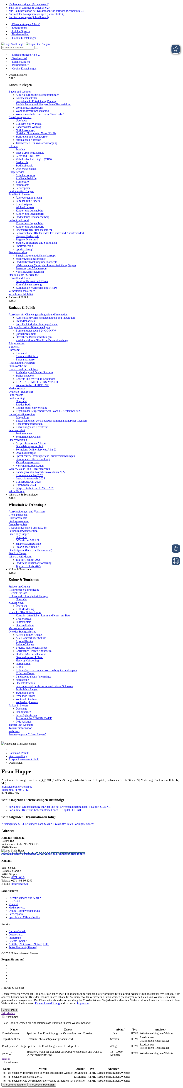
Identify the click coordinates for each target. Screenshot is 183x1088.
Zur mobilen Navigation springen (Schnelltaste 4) (36, 14)
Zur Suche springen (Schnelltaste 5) (29, 17)
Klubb (19, 666)
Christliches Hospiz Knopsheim (33, 650)
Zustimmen (11, 1016)
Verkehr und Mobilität (21, 294)
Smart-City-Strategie (27, 546)
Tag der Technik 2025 (28, 566)
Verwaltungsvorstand (27, 462)
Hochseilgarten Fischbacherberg (34, 229)
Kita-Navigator (24, 204)
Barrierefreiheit (20, 34)
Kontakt (13, 904)
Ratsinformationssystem (22, 414)
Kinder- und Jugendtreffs (30, 213)
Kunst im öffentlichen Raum (25, 612)
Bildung (13, 146)
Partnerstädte (16, 394)
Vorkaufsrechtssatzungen (30, 271)
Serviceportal (19, 27)
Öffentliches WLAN (27, 540)
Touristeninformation (20, 728)
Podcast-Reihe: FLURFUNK (32, 385)
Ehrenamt (14, 349)
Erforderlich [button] (8, 1013)
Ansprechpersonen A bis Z (31, 443)
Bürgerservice (16, 171)
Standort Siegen (17, 553)
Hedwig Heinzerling (27, 660)
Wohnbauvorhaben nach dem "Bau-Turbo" (40, 114)
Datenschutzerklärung (47, 1003)
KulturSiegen (16, 602)
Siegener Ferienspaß (27, 236)
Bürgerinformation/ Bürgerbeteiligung (30, 327)
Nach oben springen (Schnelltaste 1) (29, 4)
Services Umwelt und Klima (32, 281)
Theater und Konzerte (21, 724)
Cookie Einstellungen (23, 37)
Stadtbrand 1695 (25, 692)
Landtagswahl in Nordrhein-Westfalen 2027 (40, 472)
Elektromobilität (18, 517)
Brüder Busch (23, 618)
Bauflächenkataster (26, 97)
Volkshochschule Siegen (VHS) (34, 159)
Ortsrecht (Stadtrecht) (21, 391)
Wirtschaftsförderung (20, 556)
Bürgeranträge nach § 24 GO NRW (36, 330)
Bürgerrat (14, 346)
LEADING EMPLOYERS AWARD (37, 382)
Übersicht (21, 401)
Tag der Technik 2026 (28, 559)
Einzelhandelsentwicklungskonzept (35, 255)
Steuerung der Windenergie (31, 268)
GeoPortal (14, 901)
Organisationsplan (26, 452)
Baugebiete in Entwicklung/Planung (36, 101)
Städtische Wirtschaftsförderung (33, 562)
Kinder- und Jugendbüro (29, 210)
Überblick (21, 120)
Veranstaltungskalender (22, 290)
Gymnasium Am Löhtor (29, 657)
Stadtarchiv (22, 162)
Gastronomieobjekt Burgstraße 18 (28, 527)
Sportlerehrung (24, 249)
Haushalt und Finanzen (22, 362)
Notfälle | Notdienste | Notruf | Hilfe (36, 133)
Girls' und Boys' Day (27, 155)
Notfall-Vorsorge (25, 130)
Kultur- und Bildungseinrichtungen (28, 596)
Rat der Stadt (23, 404)
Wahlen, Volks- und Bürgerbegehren (29, 468)
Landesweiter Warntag (28, 126)
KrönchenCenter (25, 673)
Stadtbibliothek (24, 165)
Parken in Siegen (18, 705)
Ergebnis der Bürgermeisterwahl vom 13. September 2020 (48, 410)
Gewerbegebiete (18, 524)
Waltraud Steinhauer (27, 699)
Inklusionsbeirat (17, 365)
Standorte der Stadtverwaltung (33, 459)
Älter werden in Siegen (29, 197)
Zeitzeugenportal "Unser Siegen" (27, 734)
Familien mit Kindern (28, 200)
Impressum (15, 937)
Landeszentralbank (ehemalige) (33, 676)
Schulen (20, 149)
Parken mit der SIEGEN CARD (34, 718)
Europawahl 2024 (26, 484)
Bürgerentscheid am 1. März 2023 (35, 488)
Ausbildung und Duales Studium (34, 372)
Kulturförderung (25, 609)
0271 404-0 (43, 853)
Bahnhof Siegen (25, 644)
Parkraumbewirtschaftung (23, 530)
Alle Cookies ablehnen (14, 1084)
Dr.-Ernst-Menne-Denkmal (31, 654)
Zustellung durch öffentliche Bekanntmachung (42, 340)
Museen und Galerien (21, 628)
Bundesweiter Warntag (28, 123)
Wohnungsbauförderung (29, 107)
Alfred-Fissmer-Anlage (29, 634)
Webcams (14, 731)
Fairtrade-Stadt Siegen (21, 191)
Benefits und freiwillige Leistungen (35, 378)
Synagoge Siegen (25, 695)
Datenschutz (16, 934)
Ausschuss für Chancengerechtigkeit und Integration (38, 314)
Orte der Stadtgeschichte (22, 631)
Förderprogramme (26, 333)
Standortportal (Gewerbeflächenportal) (30, 550)
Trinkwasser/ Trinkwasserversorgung (36, 143)
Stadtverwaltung (18, 439)
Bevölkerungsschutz (20, 117)
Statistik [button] (5, 1058)
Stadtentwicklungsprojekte (31, 258)
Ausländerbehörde (26, 178)
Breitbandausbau (18, 514)
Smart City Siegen (19, 534)
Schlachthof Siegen (27, 689)
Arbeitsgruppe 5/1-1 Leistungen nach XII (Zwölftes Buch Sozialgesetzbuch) (47, 823)
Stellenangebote (25, 375)
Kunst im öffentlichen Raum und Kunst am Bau (43, 615)
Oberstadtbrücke (25, 625)
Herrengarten (23, 663)
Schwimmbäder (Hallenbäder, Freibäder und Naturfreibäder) (50, 233)
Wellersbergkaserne (27, 702)
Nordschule (22, 679)
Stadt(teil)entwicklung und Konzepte (36, 261)
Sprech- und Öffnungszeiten (24, 917)
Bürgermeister (16, 343)
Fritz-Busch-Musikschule (30, 152)
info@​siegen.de (19, 883)
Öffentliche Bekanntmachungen (34, 336)
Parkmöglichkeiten (26, 715)
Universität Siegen (26, 168)
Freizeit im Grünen (19, 586)
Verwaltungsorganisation (30, 465)
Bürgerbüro (22, 181)
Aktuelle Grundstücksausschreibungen (37, 94)
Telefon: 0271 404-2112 (15, 789)
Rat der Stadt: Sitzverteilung (31, 407)
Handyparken (23, 711)
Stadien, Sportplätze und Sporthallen (36, 242)
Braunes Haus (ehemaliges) (31, 647)
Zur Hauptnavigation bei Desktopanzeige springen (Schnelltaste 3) (46, 10)
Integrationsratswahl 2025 (30, 478)
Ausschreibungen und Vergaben (27, 511)
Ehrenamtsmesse (25, 359)
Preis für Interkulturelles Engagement (37, 324)
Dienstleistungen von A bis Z (25, 897)
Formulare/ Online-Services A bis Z (36, 449)
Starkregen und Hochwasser (32, 136)
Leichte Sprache (20, 31)
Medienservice (17, 388)
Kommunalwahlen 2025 (29, 475)
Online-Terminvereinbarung (24, 910)
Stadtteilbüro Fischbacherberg (32, 216)
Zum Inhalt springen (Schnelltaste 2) (29, 7)
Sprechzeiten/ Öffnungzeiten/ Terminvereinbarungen (45, 455)
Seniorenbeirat (17, 430)
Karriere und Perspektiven (23, 369)
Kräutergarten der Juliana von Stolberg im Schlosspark (46, 670)
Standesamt (22, 184)
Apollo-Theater (24, 641)
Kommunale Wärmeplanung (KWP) (36, 287)
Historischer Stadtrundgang (24, 589)
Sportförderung (24, 245)
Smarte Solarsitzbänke (28, 543)
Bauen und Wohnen (20, 91)
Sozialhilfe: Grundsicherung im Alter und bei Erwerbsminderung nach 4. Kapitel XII (59, 806)
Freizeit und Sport (19, 220)
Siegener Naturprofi (27, 239)
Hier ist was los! (18, 592)
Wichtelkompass (25, 207)
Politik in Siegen (18, 398)
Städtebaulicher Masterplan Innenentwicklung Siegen (46, 265)
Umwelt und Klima (19, 278)
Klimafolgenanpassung (29, 284)
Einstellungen (10, 1010)
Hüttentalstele (23, 621)
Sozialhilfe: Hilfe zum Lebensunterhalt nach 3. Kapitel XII (45, 809)
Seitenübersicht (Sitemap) (23, 947)
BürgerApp (22, 417)
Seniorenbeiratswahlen (28, 436)
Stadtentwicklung (18, 252)
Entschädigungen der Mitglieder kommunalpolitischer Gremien (51, 420)
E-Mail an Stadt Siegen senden (67, 853)
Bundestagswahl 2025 (28, 481)
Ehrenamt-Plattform (27, 356)
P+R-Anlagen (23, 721)
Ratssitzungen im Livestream (32, 427)
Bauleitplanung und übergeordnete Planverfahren (43, 104)
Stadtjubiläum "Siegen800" (24, 274)
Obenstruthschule (25, 682)
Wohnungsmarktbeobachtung (32, 110)
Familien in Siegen (19, 194)
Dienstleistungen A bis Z (25, 24)
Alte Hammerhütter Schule (31, 637)
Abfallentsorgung (25, 175)
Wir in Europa (16, 491)
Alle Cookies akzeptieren (42, 1084)
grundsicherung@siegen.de (16, 786)
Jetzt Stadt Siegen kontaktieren (19, 853)
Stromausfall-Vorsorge (28, 139)
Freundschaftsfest (25, 320)
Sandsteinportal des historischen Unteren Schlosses (44, 686)
